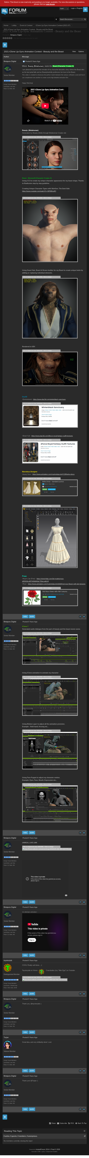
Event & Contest (26, 25)
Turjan (6, 1037)
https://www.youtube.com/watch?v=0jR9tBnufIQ (39, 191)
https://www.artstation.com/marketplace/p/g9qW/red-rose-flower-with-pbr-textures (56, 584)
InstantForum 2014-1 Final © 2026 (48, 1149)
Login (73, 8)
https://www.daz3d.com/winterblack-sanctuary (49, 399)
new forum (50, 4)
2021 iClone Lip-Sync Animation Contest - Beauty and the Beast (28, 29)
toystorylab (8, 960)
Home (6, 25)
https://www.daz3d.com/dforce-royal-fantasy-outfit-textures (52, 436)
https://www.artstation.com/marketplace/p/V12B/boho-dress (53, 474)
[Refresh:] (85, 1136)
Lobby (14, 25)
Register (80, 8)
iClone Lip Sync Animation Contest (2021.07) (53, 25)
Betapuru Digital (16, 35)
